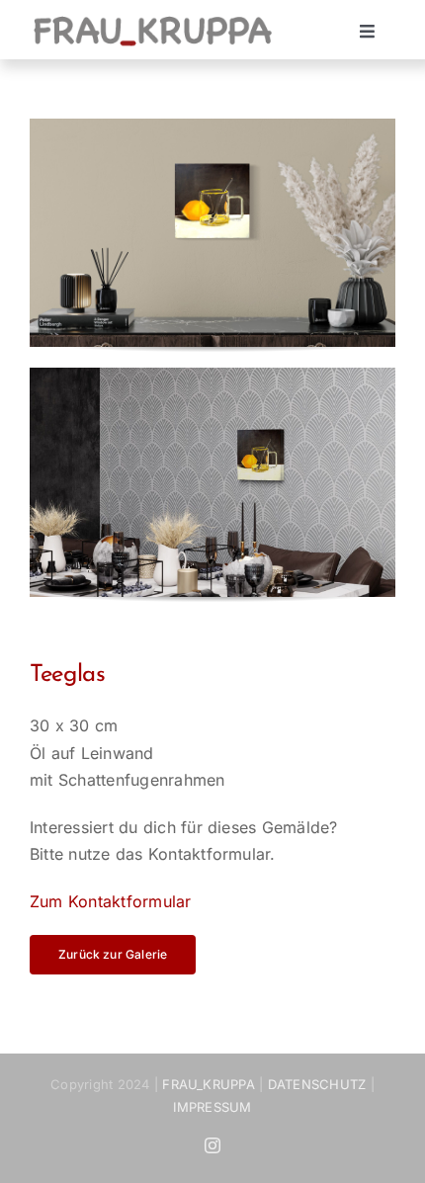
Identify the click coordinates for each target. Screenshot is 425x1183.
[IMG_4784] (212, 375)
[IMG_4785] (212, 126)
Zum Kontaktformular (111, 901)
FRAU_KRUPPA (208, 1084)
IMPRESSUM (212, 1107)
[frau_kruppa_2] (153, 20)
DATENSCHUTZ (317, 1084)
